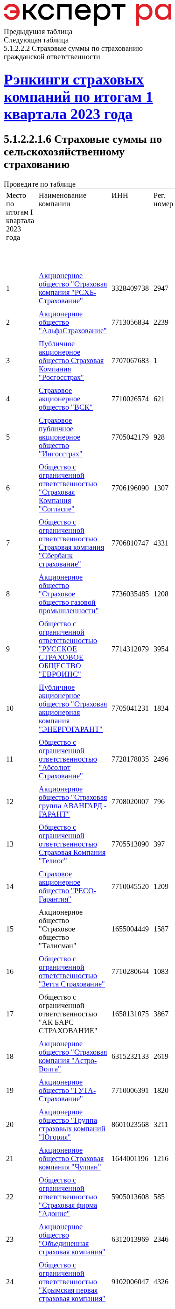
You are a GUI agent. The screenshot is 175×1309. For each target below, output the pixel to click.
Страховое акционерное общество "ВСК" (66, 398)
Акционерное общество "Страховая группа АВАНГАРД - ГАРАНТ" (73, 801)
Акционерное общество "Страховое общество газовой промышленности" (69, 594)
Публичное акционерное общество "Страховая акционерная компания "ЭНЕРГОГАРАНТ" (73, 708)
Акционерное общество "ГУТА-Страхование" (67, 1090)
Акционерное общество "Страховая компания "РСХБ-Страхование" (73, 288)
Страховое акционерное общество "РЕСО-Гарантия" (67, 886)
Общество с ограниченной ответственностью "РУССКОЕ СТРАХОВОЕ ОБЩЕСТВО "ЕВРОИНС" (68, 649)
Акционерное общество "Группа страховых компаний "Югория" (72, 1124)
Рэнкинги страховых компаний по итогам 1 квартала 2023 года (78, 96)
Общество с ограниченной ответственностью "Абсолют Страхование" (68, 759)
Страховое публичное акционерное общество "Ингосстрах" (61, 437)
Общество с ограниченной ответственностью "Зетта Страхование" (72, 971)
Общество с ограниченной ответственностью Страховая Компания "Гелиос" (72, 844)
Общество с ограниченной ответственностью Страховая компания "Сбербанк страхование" (71, 543)
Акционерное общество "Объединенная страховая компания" (72, 1239)
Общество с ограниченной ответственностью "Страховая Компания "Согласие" (68, 488)
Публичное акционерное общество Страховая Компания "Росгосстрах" (71, 360)
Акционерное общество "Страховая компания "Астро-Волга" (73, 1056)
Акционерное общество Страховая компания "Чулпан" (71, 1158)
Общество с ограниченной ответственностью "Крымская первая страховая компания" (72, 1281)
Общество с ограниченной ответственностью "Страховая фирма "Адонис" (68, 1197)
